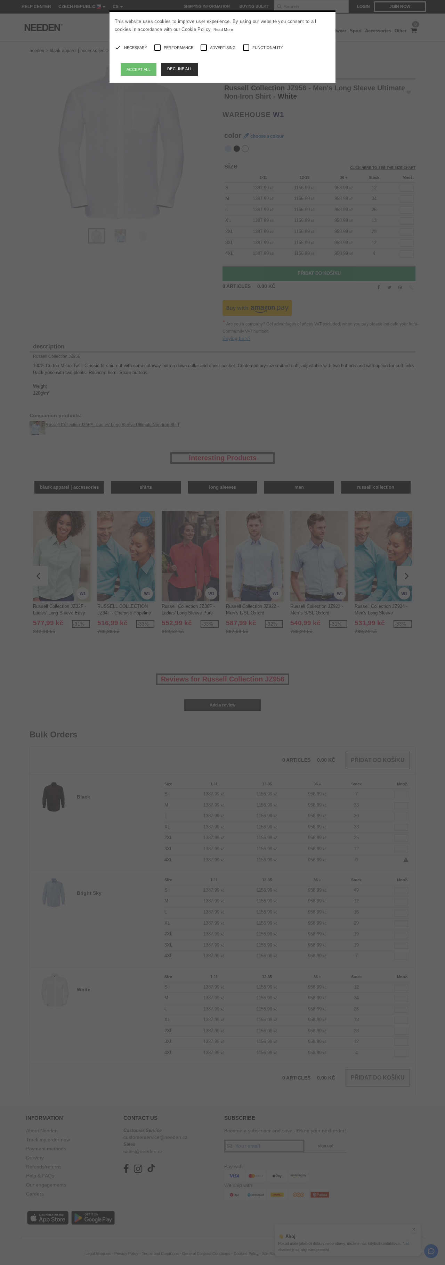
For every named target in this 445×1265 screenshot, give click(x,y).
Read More (223, 29)
